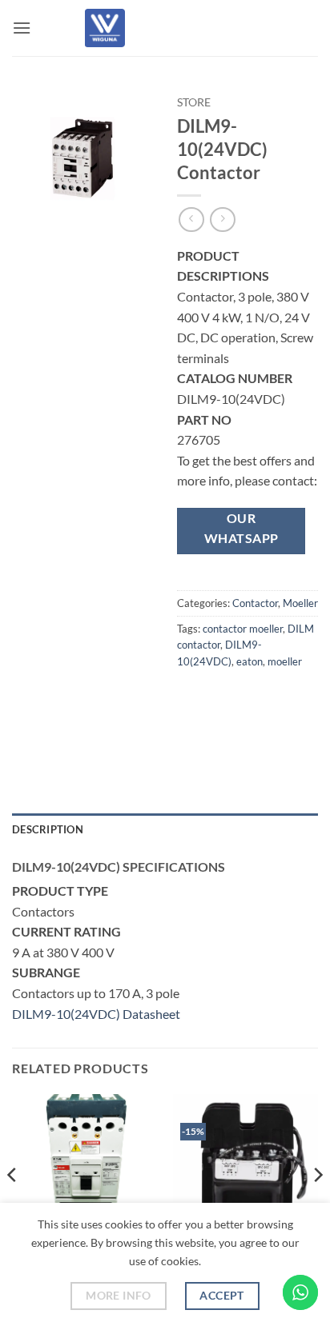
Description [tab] (47, 829)
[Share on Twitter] (249, 697)
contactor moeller (243, 628)
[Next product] (191, 219)
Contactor (255, 603)
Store (194, 102)
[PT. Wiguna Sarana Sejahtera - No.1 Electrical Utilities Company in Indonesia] (105, 28)
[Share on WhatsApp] (192, 697)
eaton (249, 661)
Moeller (300, 603)
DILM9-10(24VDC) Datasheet (96, 1013)
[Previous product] (222, 219)
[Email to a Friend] (278, 697)
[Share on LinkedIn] (220, 734)
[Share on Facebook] (220, 697)
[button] (21, 27)
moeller (285, 661)
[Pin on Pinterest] (192, 734)
